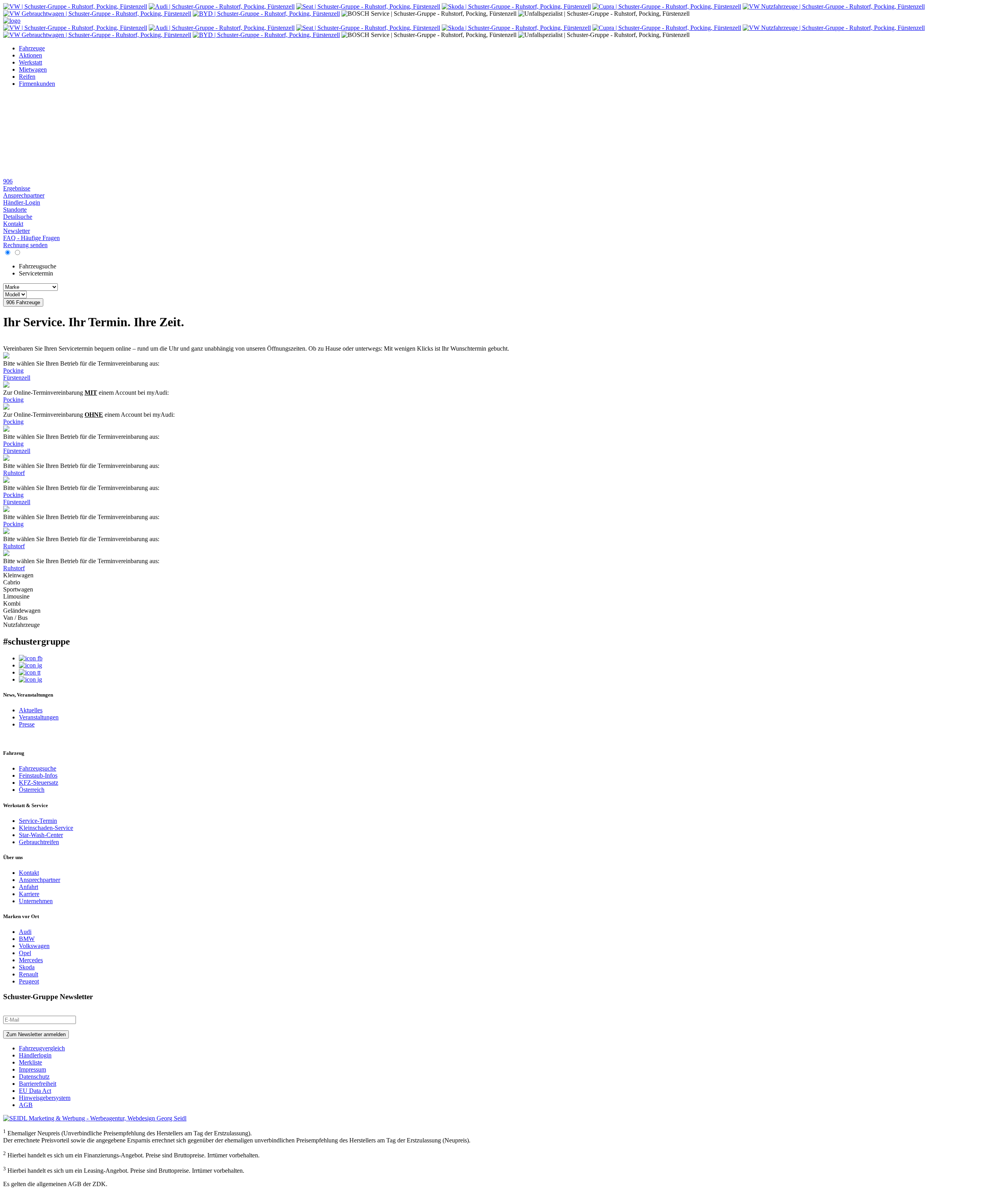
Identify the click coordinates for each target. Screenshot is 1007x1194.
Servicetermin (36, 273)
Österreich (31, 789)
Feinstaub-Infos (38, 775)
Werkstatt (30, 62)
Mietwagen (33, 69)
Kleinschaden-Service (46, 827)
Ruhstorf (14, 472)
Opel (25, 953)
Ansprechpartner (39, 879)
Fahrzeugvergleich (42, 1048)
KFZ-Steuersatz (38, 782)
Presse (27, 724)
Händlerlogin (35, 1055)
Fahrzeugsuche (37, 266)
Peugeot (29, 981)
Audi (25, 931)
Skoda (27, 967)
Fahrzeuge (32, 48)
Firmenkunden (37, 83)
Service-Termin (38, 820)
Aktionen (30, 55)
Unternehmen (36, 901)
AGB (26, 1105)
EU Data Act (35, 1090)
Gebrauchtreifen (39, 842)
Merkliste (30, 1062)
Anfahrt (28, 886)
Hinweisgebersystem (44, 1097)
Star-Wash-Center (41, 835)
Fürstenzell (16, 377)
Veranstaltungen (39, 717)
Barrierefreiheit (37, 1083)
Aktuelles (30, 710)
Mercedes (31, 960)
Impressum (32, 1069)
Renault (28, 974)
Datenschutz (34, 1076)
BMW (27, 938)
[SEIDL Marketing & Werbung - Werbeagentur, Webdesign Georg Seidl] (94, 1118)
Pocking (13, 370)
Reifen (27, 76)
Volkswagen (34, 946)
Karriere (29, 894)
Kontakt (29, 872)
